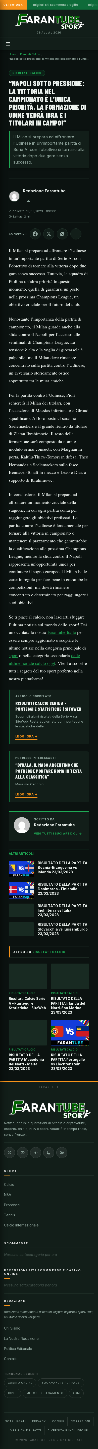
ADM (76, 1393)
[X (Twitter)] (9, 1152)
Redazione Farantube (44, 190)
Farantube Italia (61, 632)
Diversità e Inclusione (67, 1430)
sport (13, 655)
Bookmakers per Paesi (60, 1382)
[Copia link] (75, 233)
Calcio (9, 1184)
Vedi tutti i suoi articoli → (58, 833)
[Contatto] (28, 200)
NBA (7, 1194)
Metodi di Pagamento (45, 1393)
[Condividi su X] (48, 233)
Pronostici (12, 1205)
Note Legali (15, 1421)
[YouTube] (22, 1152)
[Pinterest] (61, 1152)
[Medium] (35, 1152)
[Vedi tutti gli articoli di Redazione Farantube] (14, 197)
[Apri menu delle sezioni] (8, 43)
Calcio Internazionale (21, 1225)
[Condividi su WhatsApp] (62, 233)
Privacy (39, 1421)
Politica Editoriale (18, 1348)
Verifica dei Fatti (25, 1430)
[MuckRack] (48, 1152)
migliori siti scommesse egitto (55, 5)
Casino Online (20, 1382)
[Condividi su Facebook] (35, 233)
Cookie (58, 1421)
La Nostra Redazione (21, 1338)
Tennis (9, 1215)
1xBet (12, 1393)
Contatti (10, 1358)
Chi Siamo (12, 1328)
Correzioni (80, 1421)
